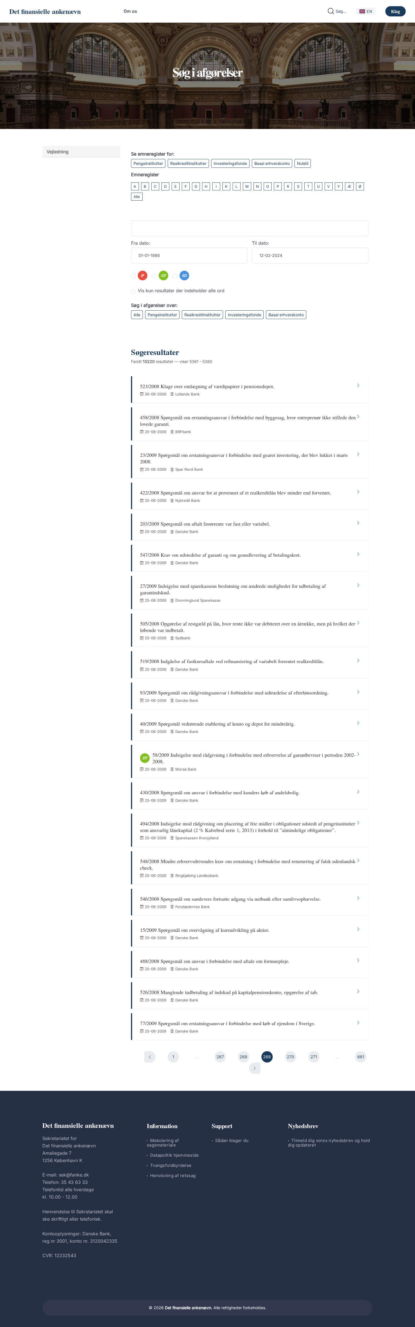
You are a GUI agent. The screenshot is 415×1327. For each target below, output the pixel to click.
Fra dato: (140, 243)
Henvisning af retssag (173, 1175)
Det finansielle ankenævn (45, 11)
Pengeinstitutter (148, 163)
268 (243, 1056)
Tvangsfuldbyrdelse (170, 1165)
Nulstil (302, 163)
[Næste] (254, 1068)
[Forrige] (150, 1057)
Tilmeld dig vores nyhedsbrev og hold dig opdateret (329, 1143)
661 (360, 1056)
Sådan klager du (232, 1140)
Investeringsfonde (230, 163)
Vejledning (58, 151)
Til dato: (260, 243)
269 (267, 1056)
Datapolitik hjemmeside (174, 1155)
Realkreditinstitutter (188, 163)
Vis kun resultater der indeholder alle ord (181, 290)
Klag (395, 11)
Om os (130, 11)
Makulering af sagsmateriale (163, 1143)
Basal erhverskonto (272, 163)
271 (314, 1056)
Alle (137, 196)
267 (220, 1056)
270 (290, 1056)
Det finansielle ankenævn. (188, 1307)
